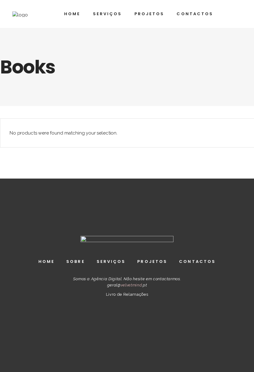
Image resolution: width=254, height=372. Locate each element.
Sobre (75, 261)
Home (46, 261)
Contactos (197, 261)
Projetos (152, 261)
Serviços (111, 261)
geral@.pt (127, 285)
